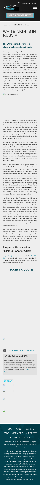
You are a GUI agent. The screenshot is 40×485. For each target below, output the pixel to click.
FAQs (6, 433)
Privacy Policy (20, 447)
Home (5, 25)
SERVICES (17, 433)
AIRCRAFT (31, 433)
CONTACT (15, 437)
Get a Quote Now (20, 15)
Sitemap (32, 444)
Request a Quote (9, 256)
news (10, 25)
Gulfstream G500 (18, 356)
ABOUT (19, 429)
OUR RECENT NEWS (20, 350)
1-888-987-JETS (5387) (20, 444)
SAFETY (30, 429)
